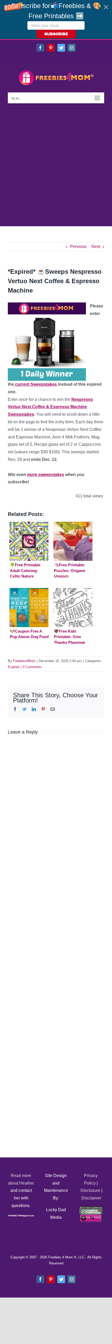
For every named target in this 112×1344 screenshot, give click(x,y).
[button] (56, 19)
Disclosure (90, 1190)
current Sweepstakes (36, 384)
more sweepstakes (45, 474)
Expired (13, 667)
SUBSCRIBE (56, 34)
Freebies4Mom (24, 661)
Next (95, 246)
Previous (78, 246)
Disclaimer (91, 1198)
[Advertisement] (56, 162)
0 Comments (32, 667)
